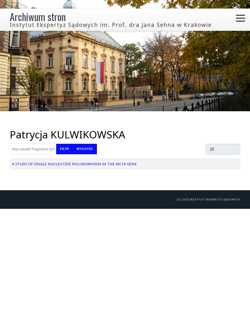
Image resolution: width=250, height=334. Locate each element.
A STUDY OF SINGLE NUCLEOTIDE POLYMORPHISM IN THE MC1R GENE (74, 163)
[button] (240, 18)
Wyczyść (85, 149)
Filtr (64, 149)
